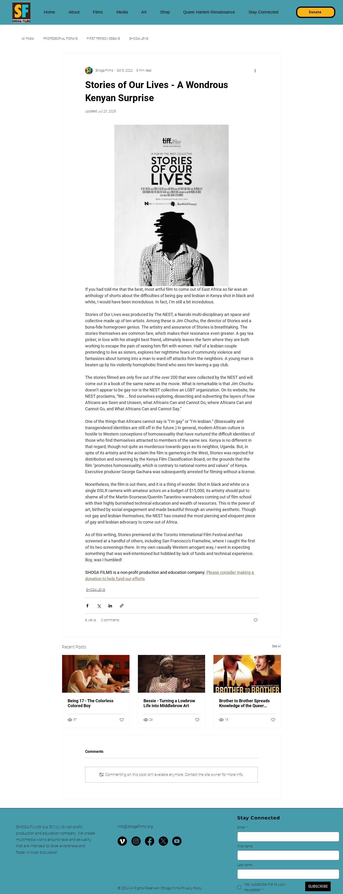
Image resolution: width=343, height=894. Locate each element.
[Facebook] (149, 841)
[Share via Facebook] (87, 605)
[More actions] (255, 70)
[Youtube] (177, 841)
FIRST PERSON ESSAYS (103, 38)
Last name (244, 865)
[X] (163, 841)
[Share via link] (121, 605)
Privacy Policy (191, 888)
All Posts (28, 38)
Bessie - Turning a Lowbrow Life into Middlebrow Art (169, 703)
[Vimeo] (122, 841)
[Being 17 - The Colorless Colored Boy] (96, 674)
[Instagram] (136, 841)
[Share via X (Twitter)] (99, 605)
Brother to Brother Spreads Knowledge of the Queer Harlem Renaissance (244, 703)
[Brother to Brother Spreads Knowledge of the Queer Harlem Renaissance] (247, 674)
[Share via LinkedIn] (110, 605)
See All (276, 646)
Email (242, 827)
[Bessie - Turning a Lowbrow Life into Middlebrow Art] (171, 674)
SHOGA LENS (138, 38)
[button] (74, 12)
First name (244, 846)
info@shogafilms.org (135, 826)
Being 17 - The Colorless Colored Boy (90, 703)
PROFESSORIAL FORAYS (60, 38)
